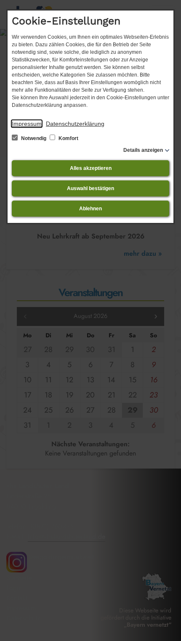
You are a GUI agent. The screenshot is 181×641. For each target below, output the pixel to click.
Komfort (67, 138)
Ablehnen (90, 209)
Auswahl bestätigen (90, 188)
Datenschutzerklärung (75, 123)
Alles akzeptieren (91, 168)
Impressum (27, 123)
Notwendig (34, 138)
